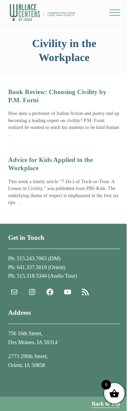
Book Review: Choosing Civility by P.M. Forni (57, 96)
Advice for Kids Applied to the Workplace (50, 164)
